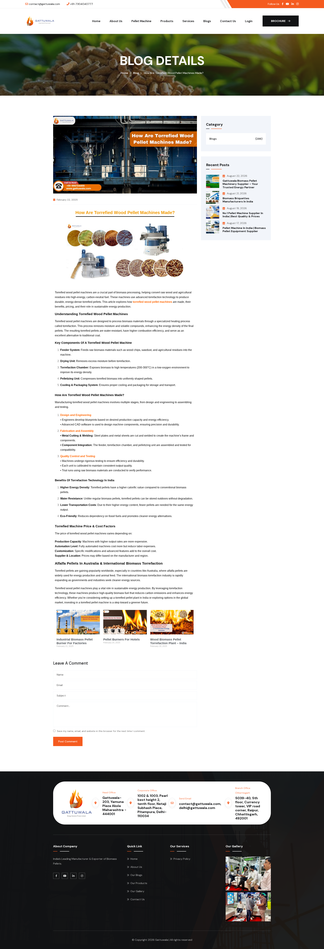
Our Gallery (137, 891)
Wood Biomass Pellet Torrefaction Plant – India (168, 641)
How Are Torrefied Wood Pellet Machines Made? (125, 212)
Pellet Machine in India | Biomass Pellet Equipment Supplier (244, 229)
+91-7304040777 (81, 4)
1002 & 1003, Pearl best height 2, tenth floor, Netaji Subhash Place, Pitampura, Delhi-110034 (153, 805)
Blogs (207, 21)
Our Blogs (136, 875)
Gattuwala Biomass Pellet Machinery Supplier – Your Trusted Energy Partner (240, 184)
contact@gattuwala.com (44, 4)
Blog (136, 73)
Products (166, 21)
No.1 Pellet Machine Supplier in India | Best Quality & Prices (243, 214)
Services (188, 21)
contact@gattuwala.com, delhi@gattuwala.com (200, 806)
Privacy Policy (181, 859)
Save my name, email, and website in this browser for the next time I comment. (101, 731)
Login (248, 21)
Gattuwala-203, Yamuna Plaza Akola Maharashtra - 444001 (114, 806)
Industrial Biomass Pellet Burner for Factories (75, 641)
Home (96, 21)
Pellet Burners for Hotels (121, 639)
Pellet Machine (141, 21)
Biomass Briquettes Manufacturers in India (238, 200)
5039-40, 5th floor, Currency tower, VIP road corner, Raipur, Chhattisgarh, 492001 (247, 808)
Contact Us (228, 21)
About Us (116, 21)
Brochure (278, 21)
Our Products (138, 883)
